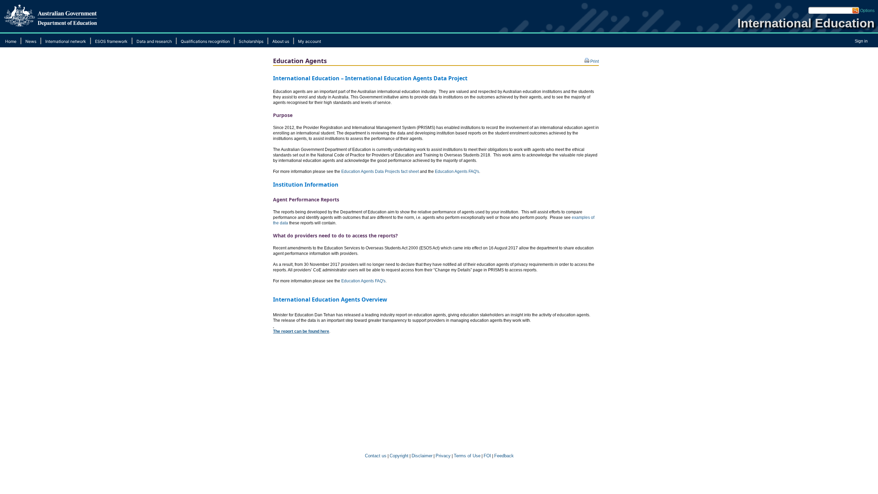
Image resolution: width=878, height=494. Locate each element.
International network (65, 41)
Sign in (861, 41)
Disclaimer (422, 455)
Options (867, 10)
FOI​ (487, 455)
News (30, 41)
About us (280, 41)
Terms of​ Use (467, 455)
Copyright (399, 455)
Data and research (154, 41)
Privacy (443, 455)
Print (594, 61)
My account (309, 41)
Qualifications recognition (205, 41)
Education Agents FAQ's (457, 171)
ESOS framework (111, 41)
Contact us (375, 455)
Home (10, 41)
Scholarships (251, 41)
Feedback (504, 455)
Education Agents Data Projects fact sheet (380, 171)
